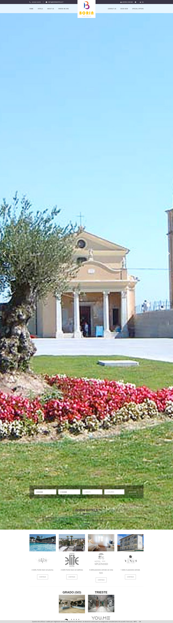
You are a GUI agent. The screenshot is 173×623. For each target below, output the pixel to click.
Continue (86, 524)
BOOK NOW (132, 492)
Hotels (40, 9)
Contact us (112, 9)
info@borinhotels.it (55, 2)
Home (31, 9)
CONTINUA (42, 577)
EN (143, 2)
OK (140, 621)
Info (135, 621)
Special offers (138, 9)
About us (50, 9)
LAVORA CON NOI (127, 2)
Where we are (63, 9)
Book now (124, 9)
